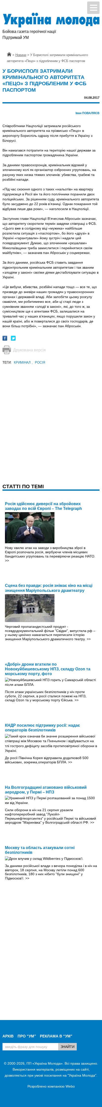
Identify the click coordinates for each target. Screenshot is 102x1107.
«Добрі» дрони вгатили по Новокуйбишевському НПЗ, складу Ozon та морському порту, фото (47, 669)
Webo (70, 1086)
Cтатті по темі (23, 486)
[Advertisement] (51, 417)
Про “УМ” (27, 1036)
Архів (8, 1036)
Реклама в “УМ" (56, 1036)
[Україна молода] (51, 20)
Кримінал (23, 362)
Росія (40, 362)
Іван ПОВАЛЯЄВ (88, 113)
